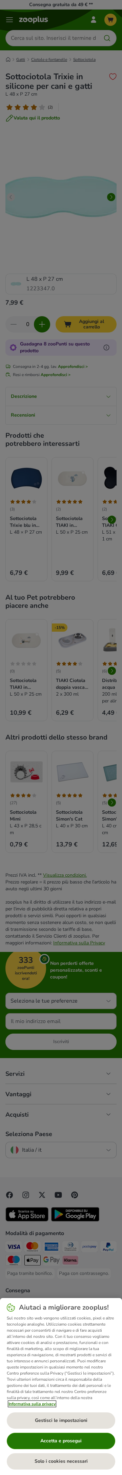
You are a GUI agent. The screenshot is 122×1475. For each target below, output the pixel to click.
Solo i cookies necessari (61, 1461)
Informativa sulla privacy (32, 1404)
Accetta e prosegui (61, 1441)
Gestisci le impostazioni (61, 1420)
